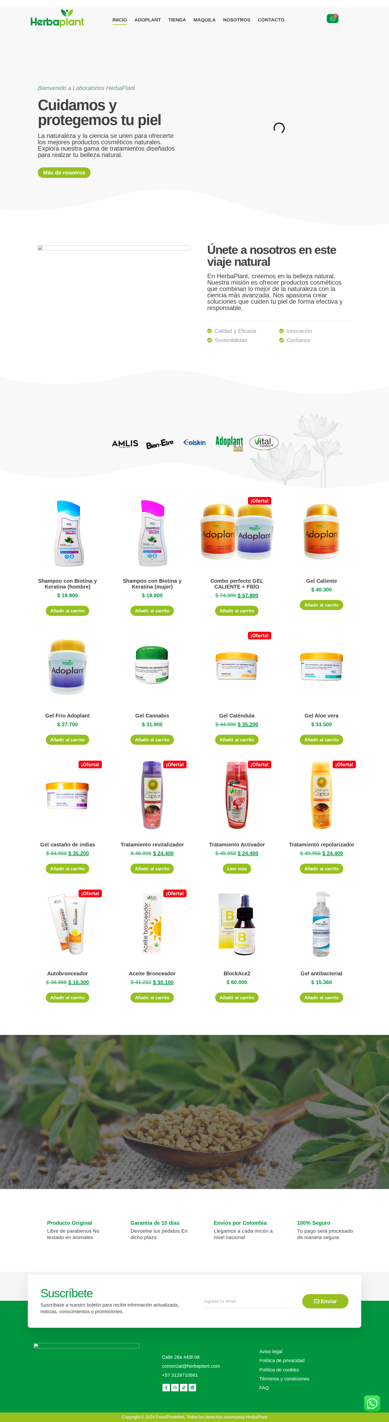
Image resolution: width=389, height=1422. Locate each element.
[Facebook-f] (166, 1387)
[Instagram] (175, 1387)
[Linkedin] (192, 1387)
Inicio (119, 20)
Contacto (271, 20)
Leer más (237, 868)
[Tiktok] (183, 1387)
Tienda (177, 20)
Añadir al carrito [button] (67, 610)
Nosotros (236, 20)
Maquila (204, 20)
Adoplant (147, 20)
